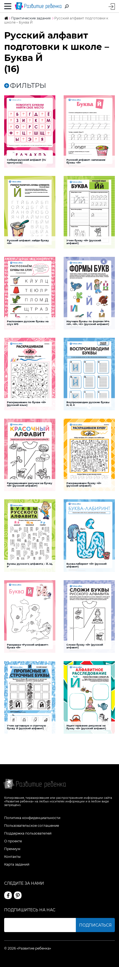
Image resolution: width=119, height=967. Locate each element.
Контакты (12, 857)
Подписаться (95, 925)
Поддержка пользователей (27, 833)
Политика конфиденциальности (32, 818)
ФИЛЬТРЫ (28, 85)
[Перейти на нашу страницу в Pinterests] (18, 895)
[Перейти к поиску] (67, 6)
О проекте (13, 841)
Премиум (12, 849)
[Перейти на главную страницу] (38, 6)
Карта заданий (16, 864)
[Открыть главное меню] (8, 6)
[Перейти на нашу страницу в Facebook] (8, 895)
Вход (111, 6)
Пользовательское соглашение (31, 825)
